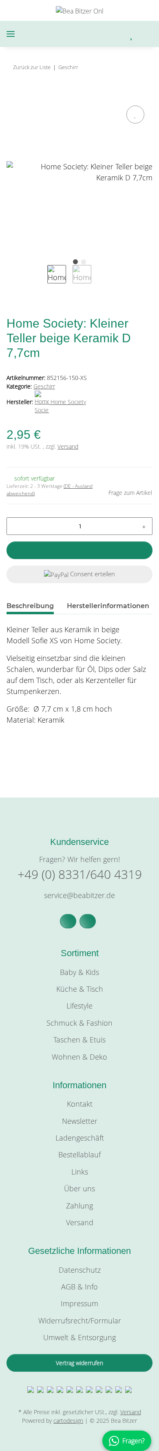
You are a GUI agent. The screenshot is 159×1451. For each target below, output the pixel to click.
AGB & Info (79, 1287)
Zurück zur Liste (32, 67)
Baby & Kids (79, 972)
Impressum (79, 1303)
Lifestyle (79, 1006)
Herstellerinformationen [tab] (108, 606)
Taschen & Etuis (79, 1039)
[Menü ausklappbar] (11, 34)
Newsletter (79, 1121)
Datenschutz (80, 1270)
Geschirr (44, 386)
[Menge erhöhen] (144, 526)
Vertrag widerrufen (79, 1363)
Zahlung (79, 1206)
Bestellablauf (79, 1154)
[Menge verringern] (15, 526)
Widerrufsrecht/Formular (79, 1320)
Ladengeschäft (79, 1138)
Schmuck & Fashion (79, 1023)
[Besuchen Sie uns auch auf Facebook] (68, 921)
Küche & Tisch (79, 989)
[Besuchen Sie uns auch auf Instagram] (88, 921)
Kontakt (80, 1104)
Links (79, 1172)
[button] (97, 34)
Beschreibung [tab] (30, 606)
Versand (67, 446)
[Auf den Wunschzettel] (135, 115)
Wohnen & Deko (79, 1057)
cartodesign (68, 1420)
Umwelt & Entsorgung (79, 1337)
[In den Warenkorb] (13, 94)
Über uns (79, 1188)
